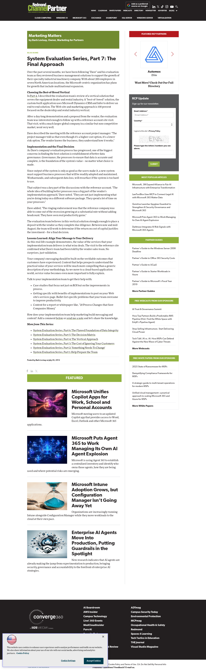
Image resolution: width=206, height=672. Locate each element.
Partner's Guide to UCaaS (144, 265)
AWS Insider (90, 612)
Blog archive (34, 29)
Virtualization (164, 18)
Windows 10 (62, 18)
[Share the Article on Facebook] (26, 371)
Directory (138, 11)
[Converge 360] (46, 617)
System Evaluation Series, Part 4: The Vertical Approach (65, 339)
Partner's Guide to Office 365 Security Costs (153, 258)
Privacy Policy (154, 131)
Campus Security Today (144, 612)
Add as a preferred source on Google (139, 5)
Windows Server (145, 18)
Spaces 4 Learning (141, 634)
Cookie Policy (114, 664)
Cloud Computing (43, 18)
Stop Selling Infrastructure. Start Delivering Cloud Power (153, 330)
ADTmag (136, 607)
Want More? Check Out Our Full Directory (154, 84)
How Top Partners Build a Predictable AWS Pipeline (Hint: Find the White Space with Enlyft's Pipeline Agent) (152, 319)
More (171, 11)
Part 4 (33, 96)
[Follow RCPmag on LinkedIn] (153, 7)
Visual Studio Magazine (144, 647)
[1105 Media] (41, 628)
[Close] (103, 636)
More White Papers (142, 406)
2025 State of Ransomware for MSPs (149, 367)
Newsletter (151, 11)
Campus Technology (95, 616)
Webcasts (127, 11)
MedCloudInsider (93, 625)
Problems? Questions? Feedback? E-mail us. (114, 667)
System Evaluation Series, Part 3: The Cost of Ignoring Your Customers (73, 343)
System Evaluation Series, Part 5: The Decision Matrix (64, 335)
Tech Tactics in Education (145, 638)
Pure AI (87, 629)
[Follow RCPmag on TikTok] (162, 7)
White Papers (115, 11)
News (93, 11)
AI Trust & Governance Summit (147, 309)
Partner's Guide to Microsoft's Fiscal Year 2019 (152, 283)
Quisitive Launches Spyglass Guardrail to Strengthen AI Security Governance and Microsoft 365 (151, 207)
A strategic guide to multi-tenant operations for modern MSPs (153, 385)
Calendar (102, 11)
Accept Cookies (94, 661)
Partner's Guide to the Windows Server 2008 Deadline (154, 250)
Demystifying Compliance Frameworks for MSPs (152, 375)
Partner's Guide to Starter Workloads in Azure (151, 273)
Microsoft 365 (79, 18)
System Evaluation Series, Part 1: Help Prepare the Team (65, 352)
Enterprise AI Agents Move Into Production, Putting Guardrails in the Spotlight (94, 543)
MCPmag (136, 621)
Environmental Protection (146, 616)
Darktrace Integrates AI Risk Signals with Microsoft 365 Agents (151, 228)
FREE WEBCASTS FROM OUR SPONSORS (154, 301)
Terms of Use (130, 664)
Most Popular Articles (154, 177)
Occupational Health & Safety (148, 625)
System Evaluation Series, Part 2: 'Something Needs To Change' (69, 348)
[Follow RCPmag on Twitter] (158, 7)
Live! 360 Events (93, 621)
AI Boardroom (91, 607)
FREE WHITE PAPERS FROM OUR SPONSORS (154, 358)
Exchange (96, 18)
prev (135, 54)
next (172, 54)
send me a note (75, 318)
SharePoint (111, 18)
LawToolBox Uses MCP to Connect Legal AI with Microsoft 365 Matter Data (153, 196)
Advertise (162, 11)
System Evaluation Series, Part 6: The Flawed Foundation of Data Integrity (75, 330)
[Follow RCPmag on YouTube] (172, 7)
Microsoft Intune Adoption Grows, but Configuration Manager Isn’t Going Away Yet (95, 495)
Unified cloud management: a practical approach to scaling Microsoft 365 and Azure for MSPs (151, 396)
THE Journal (137, 642)
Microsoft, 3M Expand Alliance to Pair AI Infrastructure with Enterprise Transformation (153, 186)
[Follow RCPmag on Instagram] (166, 7)
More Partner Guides (143, 291)
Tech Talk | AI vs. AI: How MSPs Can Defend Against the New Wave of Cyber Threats (153, 340)
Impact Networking (154, 67)
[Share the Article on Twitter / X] (36, 371)
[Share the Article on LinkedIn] (31, 371)
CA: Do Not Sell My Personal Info (151, 664)
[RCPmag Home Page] (47, 8)
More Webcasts (140, 348)
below (59, 318)
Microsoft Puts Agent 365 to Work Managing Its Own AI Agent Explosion (154, 219)
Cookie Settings (68, 661)
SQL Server (127, 18)
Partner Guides (154, 240)
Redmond (136, 629)
